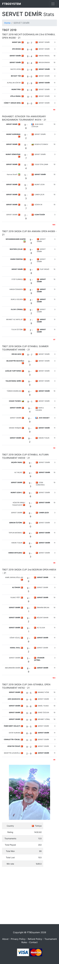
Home (7, 22)
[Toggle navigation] (53, 4)
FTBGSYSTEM (11, 4)
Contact (33, 942)
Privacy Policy (18, 939)
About (5, 939)
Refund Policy (35, 939)
